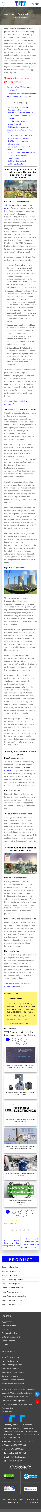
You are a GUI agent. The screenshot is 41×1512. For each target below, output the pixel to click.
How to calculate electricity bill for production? (20, 1201)
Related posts (15, 164)
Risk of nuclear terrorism (20, 135)
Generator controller (10, 1376)
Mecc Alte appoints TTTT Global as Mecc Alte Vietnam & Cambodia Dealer (20, 1066)
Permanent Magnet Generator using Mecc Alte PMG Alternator (20, 1093)
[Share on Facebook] (12, 1230)
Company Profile (9, 1326)
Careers (5, 1344)
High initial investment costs (21, 152)
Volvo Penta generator (11, 1357)
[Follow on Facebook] (11, 1467)
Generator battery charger (13, 1380)
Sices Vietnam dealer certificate (15, 1397)
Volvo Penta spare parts (11, 1304)
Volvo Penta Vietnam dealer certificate (18, 1389)
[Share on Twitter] (16, 1230)
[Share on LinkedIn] (24, 1230)
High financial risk (17, 161)
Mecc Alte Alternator (10, 1275)
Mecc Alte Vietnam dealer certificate (17, 1393)
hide (24, 103)
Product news (7, 1412)
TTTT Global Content (29, 1502)
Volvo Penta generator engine (14, 1296)
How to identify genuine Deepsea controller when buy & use (20, 1120)
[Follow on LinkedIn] (25, 1467)
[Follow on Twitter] (15, 1467)
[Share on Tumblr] (28, 1230)
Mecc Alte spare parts (11, 1283)
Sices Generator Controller (12, 1288)
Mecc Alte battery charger (12, 1279)
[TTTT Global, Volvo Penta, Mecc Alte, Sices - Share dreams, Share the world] (20, 3)
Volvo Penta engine (10, 1361)
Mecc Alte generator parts (13, 1372)
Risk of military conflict (19, 138)
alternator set (10, 986)
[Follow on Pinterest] (20, 1467)
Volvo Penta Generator (11, 1292)
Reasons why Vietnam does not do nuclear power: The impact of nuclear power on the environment (20, 110)
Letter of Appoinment (11, 1337)
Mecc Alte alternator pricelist (14, 1400)
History (5, 1329)
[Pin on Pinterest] (20, 1230)
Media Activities (8, 1340)
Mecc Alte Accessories (11, 1271)
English (33, 4)
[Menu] (3, 3)
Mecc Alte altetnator (10, 1368)
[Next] (25, 1043)
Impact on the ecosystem (20, 127)
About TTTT (7, 1322)
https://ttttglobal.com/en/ (24, 1016)
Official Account (15, 1461)
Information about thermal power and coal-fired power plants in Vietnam (20, 1147)
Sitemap (11, 1502)
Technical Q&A (8, 1408)
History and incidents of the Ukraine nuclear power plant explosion (11, 1243)
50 (18, 1043)
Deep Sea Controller (10, 1267)
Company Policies (9, 1333)
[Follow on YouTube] (30, 1467)
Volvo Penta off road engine (13, 1300)
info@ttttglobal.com (18, 1457)
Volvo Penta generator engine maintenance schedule (20, 1174)
